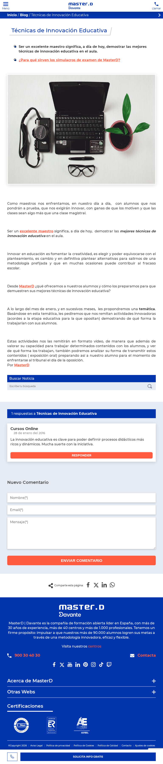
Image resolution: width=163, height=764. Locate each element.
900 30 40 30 (27, 655)
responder (81, 455)
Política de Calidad (108, 745)
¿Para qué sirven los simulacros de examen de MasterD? (69, 60)
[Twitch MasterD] (109, 666)
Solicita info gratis (88, 756)
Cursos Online (24, 428)
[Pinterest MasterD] (85, 666)
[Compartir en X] (96, 585)
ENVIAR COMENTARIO (81, 560)
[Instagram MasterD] (93, 666)
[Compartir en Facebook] (88, 585)
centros (94, 646)
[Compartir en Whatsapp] (112, 585)
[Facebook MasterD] (54, 666)
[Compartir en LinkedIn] (104, 585)
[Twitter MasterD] (62, 666)
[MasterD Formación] (81, 6)
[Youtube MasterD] (69, 666)
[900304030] (12, 757)
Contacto (126, 745)
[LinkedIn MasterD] (77, 666)
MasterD (21, 365)
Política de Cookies (84, 745)
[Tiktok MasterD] (101, 666)
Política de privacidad (58, 745)
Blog (24, 15)
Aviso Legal (36, 745)
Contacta (147, 655)
